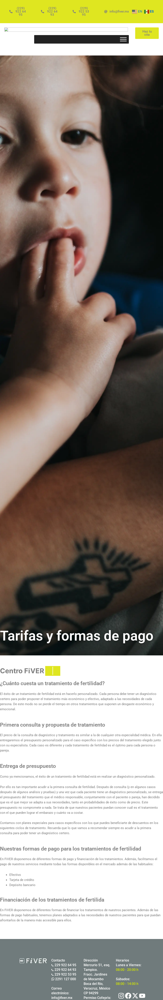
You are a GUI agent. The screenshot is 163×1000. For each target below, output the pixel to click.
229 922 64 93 (65, 970)
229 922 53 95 (65, 974)
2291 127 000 (65, 979)
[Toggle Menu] (123, 39)
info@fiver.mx (61, 998)
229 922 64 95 (65, 965)
